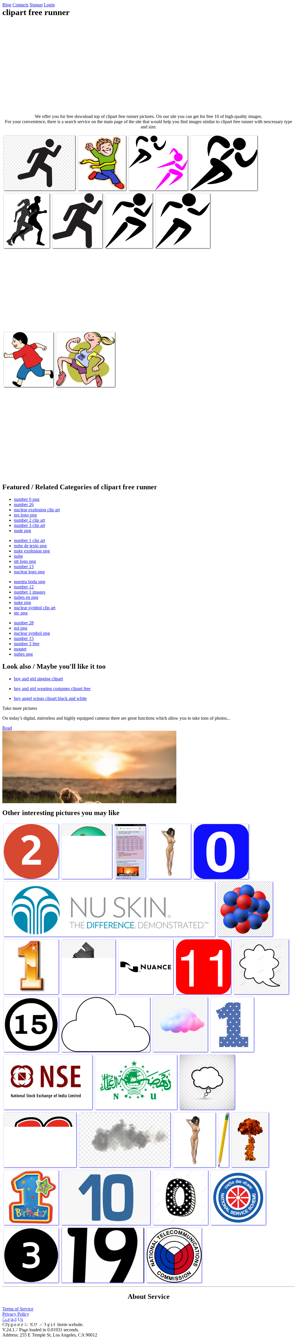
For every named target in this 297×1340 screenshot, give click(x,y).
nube (18, 556)
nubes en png (26, 597)
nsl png (20, 628)
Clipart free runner (20, 182)
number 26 (24, 504)
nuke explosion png (32, 550)
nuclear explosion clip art (37, 509)
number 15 (24, 638)
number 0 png (26, 499)
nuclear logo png (29, 571)
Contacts (20, 4)
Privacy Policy (15, 1314)
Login (49, 4)
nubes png (23, 654)
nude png (22, 530)
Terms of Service (17, 1308)
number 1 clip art (29, 540)
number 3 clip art (29, 525)
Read (7, 728)
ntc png (21, 612)
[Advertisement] (148, 65)
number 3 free (26, 643)
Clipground (29, 1322)
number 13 (24, 566)
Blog (6, 4)
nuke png (22, 602)
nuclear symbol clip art (34, 607)
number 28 (24, 622)
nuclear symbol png (32, 633)
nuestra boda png (29, 581)
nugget (20, 648)
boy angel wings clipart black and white (50, 698)
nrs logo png (25, 514)
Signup (36, 4)
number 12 (24, 586)
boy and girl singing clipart (38, 678)
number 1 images (29, 592)
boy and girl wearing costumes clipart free (52, 688)
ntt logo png (25, 561)
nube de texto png (30, 545)
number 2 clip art (29, 520)
